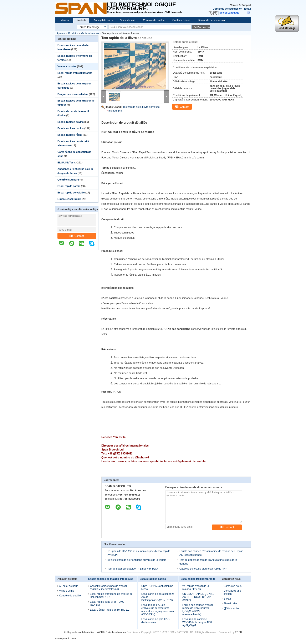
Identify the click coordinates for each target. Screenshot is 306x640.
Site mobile (232, 608)
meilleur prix (115, 110)
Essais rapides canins (70, 128)
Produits (81, 20)
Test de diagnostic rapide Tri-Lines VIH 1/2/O (132, 568)
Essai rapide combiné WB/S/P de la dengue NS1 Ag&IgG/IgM (197, 622)
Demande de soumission (227, 8)
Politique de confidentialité (79, 632)
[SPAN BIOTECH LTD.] (81, 8)
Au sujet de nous (103, 20)
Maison (65, 20)
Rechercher (203, 27)
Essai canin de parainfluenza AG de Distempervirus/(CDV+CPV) (157, 597)
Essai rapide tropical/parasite (74, 73)
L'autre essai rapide (69, 199)
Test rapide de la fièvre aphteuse (141, 106)
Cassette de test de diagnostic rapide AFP (202, 568)
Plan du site (230, 603)
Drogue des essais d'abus (72, 94)
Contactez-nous (181, 20)
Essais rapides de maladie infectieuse (110, 578)
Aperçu (61, 33)
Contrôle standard (68, 179)
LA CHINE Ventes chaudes (111, 632)
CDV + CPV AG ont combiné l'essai (157, 588)
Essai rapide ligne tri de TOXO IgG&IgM (107, 603)
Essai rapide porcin (68, 186)
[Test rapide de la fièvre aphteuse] (135, 66)
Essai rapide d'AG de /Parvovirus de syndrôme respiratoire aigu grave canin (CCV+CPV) (157, 610)
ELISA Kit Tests (66, 162)
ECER (238, 632)
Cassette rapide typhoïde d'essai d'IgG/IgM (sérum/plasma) (108, 588)
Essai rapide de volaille (71, 192)
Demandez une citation (232, 592)
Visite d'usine (127, 20)
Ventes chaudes (90, 33)
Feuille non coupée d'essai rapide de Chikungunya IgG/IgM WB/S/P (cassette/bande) (197, 610)
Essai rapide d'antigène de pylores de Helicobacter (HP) (111, 595)
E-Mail (227, 598)
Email (247, 8)
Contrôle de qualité (154, 20)
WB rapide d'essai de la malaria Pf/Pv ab (195, 588)
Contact (79, 235)
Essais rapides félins (69, 134)
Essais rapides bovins (70, 121)
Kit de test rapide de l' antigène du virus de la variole (136, 559)
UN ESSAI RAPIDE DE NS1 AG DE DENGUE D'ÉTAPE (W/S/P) (198, 597)
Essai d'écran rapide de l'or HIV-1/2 (109, 609)
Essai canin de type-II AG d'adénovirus (155, 621)
